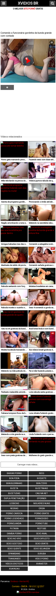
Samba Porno (14, 533)
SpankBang (14, 553)
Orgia (42, 508)
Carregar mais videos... (28, 464)
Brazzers (41, 483)
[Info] (7, 87)
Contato (16, 586)
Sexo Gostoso (14, 543)
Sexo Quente (14, 548)
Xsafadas (14, 568)
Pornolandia (14, 523)
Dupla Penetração (14, 498)
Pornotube (42, 523)
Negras (14, 508)
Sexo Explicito (42, 538)
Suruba (42, 553)
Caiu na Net (42, 493)
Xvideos (14, 581)
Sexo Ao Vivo (14, 538)
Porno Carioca (14, 513)
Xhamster (41, 563)
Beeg (41, 473)
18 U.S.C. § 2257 (36, 586)
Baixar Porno (14, 473)
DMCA (24, 586)
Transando (14, 558)
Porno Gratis (41, 513)
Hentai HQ (24, 581)
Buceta (14, 488)
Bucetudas (14, 493)
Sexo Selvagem (42, 548)
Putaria (14, 528)
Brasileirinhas (14, 483)
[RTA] (28, 592)
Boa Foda (14, 478)
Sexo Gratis (41, 543)
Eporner (41, 498)
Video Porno (41, 558)
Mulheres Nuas (41, 503)
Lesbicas (14, 503)
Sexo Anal (41, 533)
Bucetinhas (41, 488)
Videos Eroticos (14, 563)
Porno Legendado (14, 518)
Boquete (41, 478)
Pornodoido (41, 518)
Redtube (41, 528)
